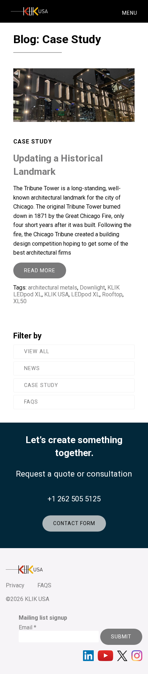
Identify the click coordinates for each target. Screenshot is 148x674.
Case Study (41, 385)
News (32, 368)
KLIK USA (56, 294)
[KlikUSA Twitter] (122, 656)
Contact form (74, 523)
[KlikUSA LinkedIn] (88, 655)
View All (36, 352)
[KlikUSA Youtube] (105, 655)
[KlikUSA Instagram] (136, 655)
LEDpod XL (85, 294)
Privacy (15, 585)
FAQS (44, 585)
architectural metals (52, 287)
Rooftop (112, 294)
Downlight (92, 287)
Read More (39, 270)
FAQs (31, 402)
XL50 (20, 301)
